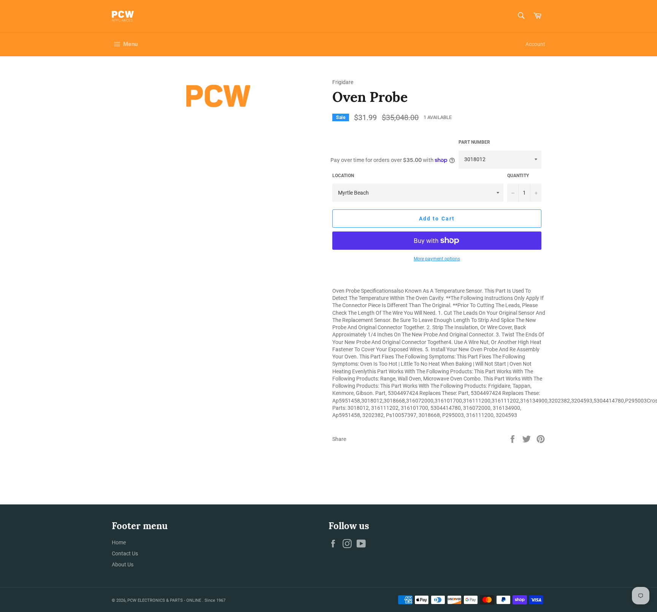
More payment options (437, 259)
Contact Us (125, 553)
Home (119, 542)
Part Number (474, 142)
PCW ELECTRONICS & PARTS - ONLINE (164, 600)
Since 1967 (215, 600)
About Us (122, 564)
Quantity (518, 175)
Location (343, 175)
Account (535, 44)
